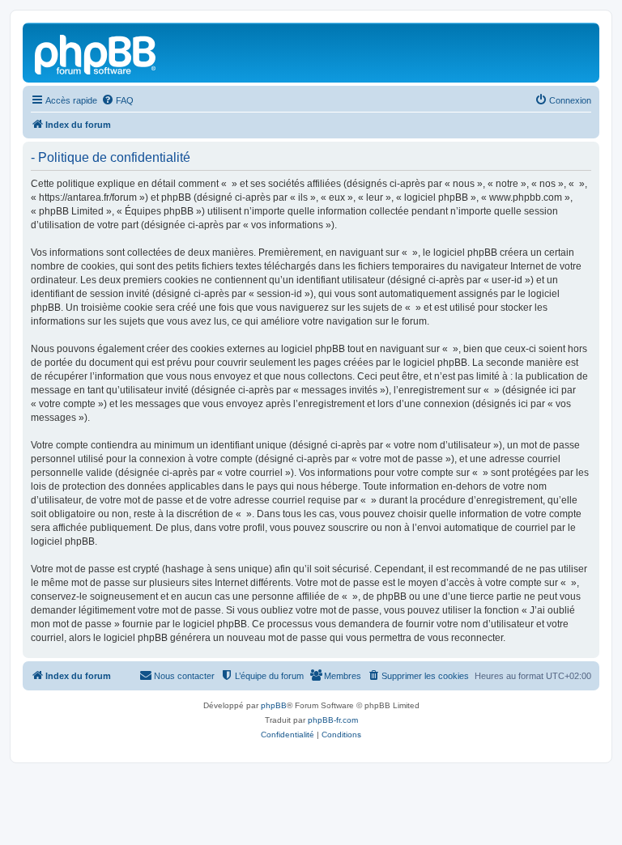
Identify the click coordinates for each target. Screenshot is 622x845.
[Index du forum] (96, 53)
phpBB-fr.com (333, 719)
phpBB (274, 705)
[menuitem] (117, 100)
